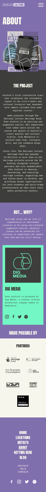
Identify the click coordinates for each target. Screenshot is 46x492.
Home (23, 432)
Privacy (23, 465)
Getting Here (23, 452)
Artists (23, 442)
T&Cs (23, 468)
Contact (23, 472)
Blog (23, 457)
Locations (23, 437)
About (23, 447)
